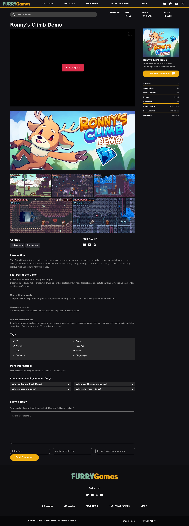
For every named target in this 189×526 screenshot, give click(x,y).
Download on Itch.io (159, 73)
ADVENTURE (92, 4)
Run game (74, 68)
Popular (115, 12)
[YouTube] (176, 3)
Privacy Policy (148, 521)
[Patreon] (170, 3)
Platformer (32, 245)
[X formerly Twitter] (182, 3)
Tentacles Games (119, 4)
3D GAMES (69, 4)
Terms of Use (128, 521)
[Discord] (164, 3)
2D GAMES (47, 4)
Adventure (17, 245)
